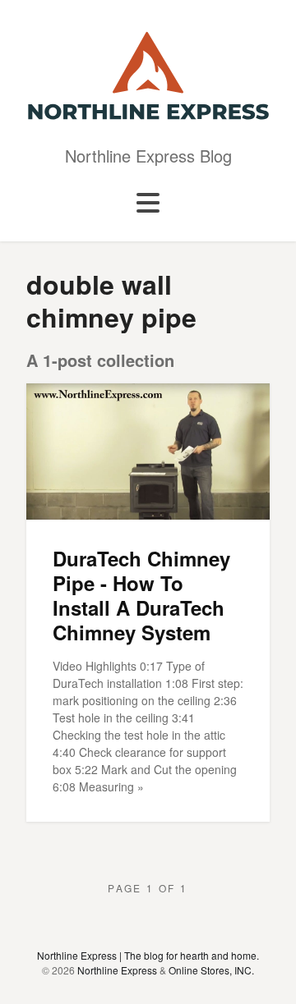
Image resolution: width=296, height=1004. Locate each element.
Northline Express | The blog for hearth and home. (148, 955)
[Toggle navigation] (148, 203)
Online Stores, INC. (211, 970)
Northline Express (117, 970)
